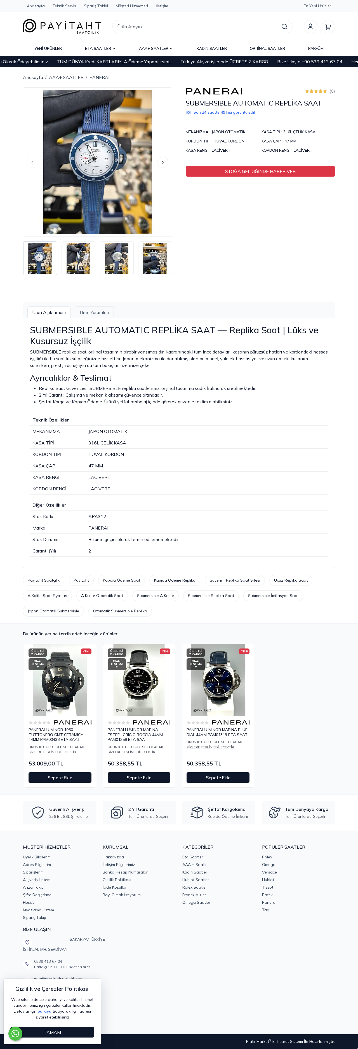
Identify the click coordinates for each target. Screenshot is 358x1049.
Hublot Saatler (195, 879)
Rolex (267, 857)
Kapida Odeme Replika (175, 580)
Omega (268, 864)
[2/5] (309, 91)
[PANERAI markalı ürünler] (72, 722)
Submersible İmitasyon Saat (273, 595)
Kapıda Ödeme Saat (121, 580)
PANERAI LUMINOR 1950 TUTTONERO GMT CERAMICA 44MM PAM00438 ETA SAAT (56, 734)
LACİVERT (221, 150)
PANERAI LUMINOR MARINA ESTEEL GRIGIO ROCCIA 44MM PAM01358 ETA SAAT (135, 734)
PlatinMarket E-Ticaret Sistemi (274, 1041)
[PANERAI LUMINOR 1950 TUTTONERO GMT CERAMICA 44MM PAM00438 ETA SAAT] (60, 680)
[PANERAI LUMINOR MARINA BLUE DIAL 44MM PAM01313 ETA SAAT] (218, 680)
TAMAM (52, 1032)
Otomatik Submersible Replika (120, 611)
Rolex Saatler (194, 887)
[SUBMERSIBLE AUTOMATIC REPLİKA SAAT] (97, 162)
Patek (267, 894)
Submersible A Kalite (155, 595)
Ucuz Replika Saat (291, 580)
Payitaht (81, 580)
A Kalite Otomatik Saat (102, 595)
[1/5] (307, 91)
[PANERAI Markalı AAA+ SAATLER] (214, 91)
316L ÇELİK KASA (299, 131)
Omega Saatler (196, 902)
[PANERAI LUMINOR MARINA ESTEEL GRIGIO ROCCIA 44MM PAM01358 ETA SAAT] (139, 680)
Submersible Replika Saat (211, 595)
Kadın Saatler (194, 872)
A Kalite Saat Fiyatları (47, 595)
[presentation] (32, 162)
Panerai (269, 902)
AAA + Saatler (195, 864)
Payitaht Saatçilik (44, 580)
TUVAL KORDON (229, 141)
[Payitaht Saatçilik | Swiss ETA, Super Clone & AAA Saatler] (62, 26)
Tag (265, 909)
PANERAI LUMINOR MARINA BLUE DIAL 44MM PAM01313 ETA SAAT (217, 732)
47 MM (290, 141)
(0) (332, 91)
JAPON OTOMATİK (228, 131)
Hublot (268, 879)
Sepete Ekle (60, 777)
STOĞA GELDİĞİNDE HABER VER (260, 171)
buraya (44, 1011)
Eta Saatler (192, 857)
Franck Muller (194, 894)
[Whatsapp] (15, 1034)
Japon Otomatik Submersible (53, 611)
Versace (269, 872)
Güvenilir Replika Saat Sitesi (234, 580)
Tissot (267, 887)
